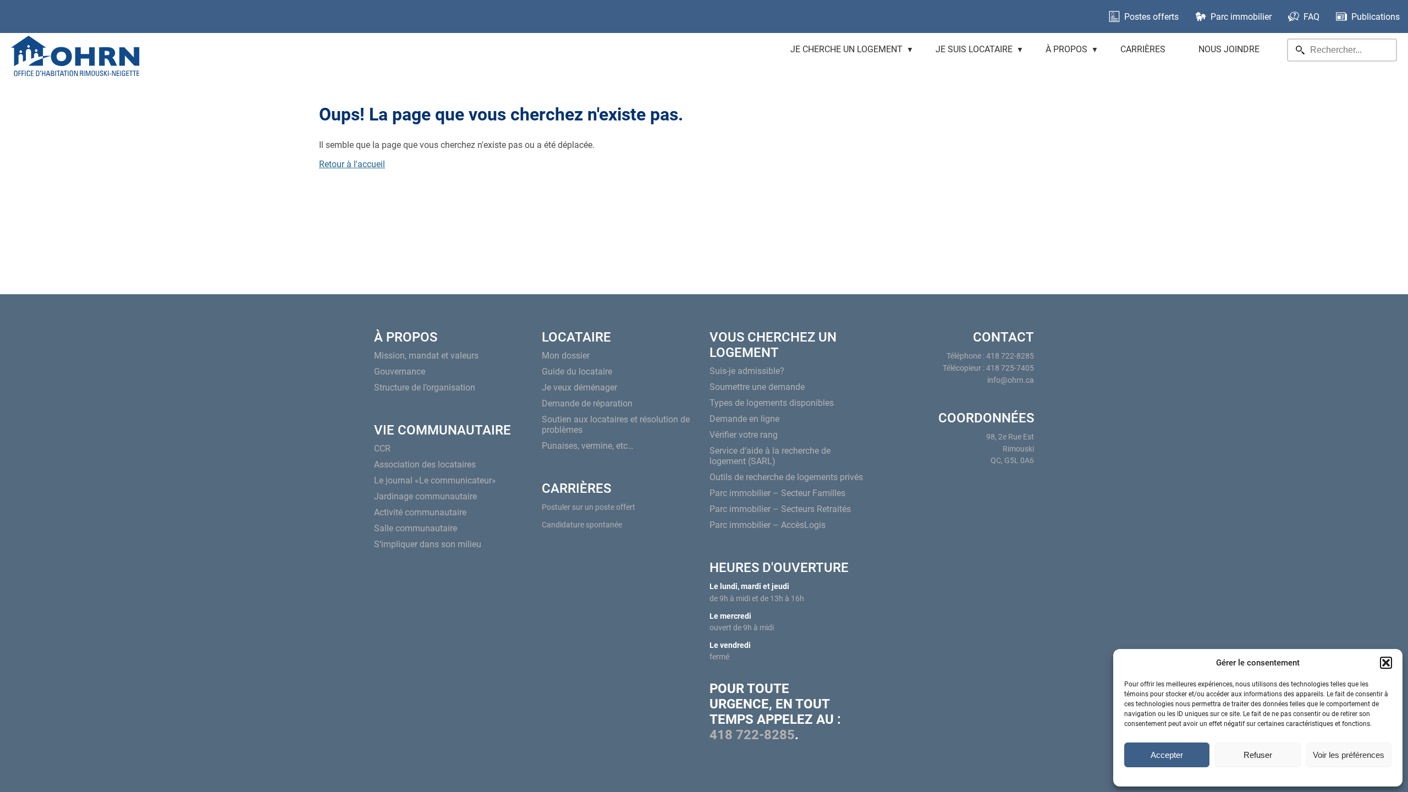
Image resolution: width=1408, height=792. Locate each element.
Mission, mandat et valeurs (426, 355)
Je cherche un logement (846, 49)
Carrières (1142, 49)
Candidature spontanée (582, 525)
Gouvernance (399, 371)
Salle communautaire (415, 528)
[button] (1386, 662)
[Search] (1300, 50)
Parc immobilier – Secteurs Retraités (780, 509)
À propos (1066, 49)
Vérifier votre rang (744, 435)
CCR (382, 448)
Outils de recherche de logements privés (786, 477)
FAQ (1311, 17)
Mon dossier (566, 355)
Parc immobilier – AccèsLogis (768, 525)
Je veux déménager (579, 387)
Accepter (1167, 755)
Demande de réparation (587, 403)
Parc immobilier (1241, 17)
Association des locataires (425, 464)
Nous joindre (1229, 49)
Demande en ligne (744, 419)
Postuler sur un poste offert (588, 507)
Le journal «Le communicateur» (435, 480)
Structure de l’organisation (424, 387)
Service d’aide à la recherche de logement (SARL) (770, 456)
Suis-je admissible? (747, 371)
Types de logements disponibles (772, 403)
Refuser (1258, 755)
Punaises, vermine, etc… (588, 446)
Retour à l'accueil (352, 164)
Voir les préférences (1348, 755)
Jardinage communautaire (425, 496)
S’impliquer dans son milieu (427, 544)
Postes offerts (1151, 17)
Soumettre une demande (757, 387)
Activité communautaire (420, 512)
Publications (1375, 17)
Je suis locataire (974, 49)
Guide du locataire (577, 371)
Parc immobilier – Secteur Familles (777, 493)
